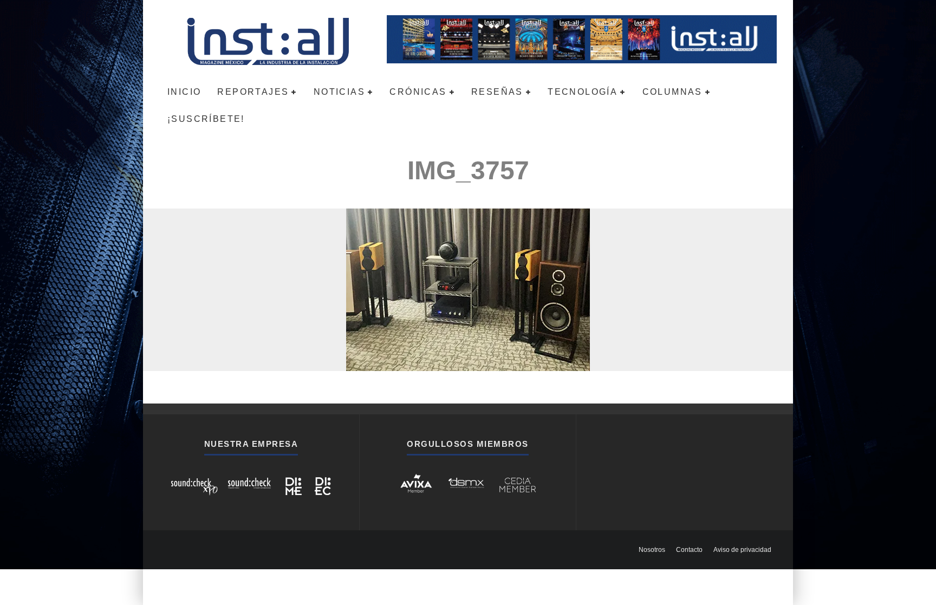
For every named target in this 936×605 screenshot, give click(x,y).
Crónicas (417, 91)
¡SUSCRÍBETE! (206, 118)
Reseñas (497, 91)
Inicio (184, 91)
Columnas (672, 91)
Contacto (689, 550)
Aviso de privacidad (742, 550)
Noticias (339, 91)
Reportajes (253, 91)
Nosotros (652, 550)
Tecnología (583, 91)
